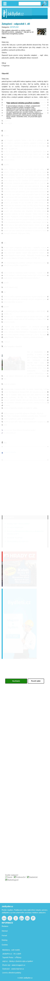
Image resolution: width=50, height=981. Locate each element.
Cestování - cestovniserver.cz (13, 969)
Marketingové (12, 880)
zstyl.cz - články (8, 961)
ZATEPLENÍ (14, 27)
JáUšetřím (6, 953)
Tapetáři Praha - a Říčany (11, 957)
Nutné (9, 877)
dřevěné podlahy (15, 972)
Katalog (4, 940)
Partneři (4, 935)
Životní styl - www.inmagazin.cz (13, 965)
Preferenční (20, 877)
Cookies (5, 944)
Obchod (5, 931)
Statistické (33, 877)
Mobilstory (6, 950)
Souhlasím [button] (16, 681)
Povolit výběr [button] (36, 681)
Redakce (5, 926)
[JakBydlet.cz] (16, 19)
